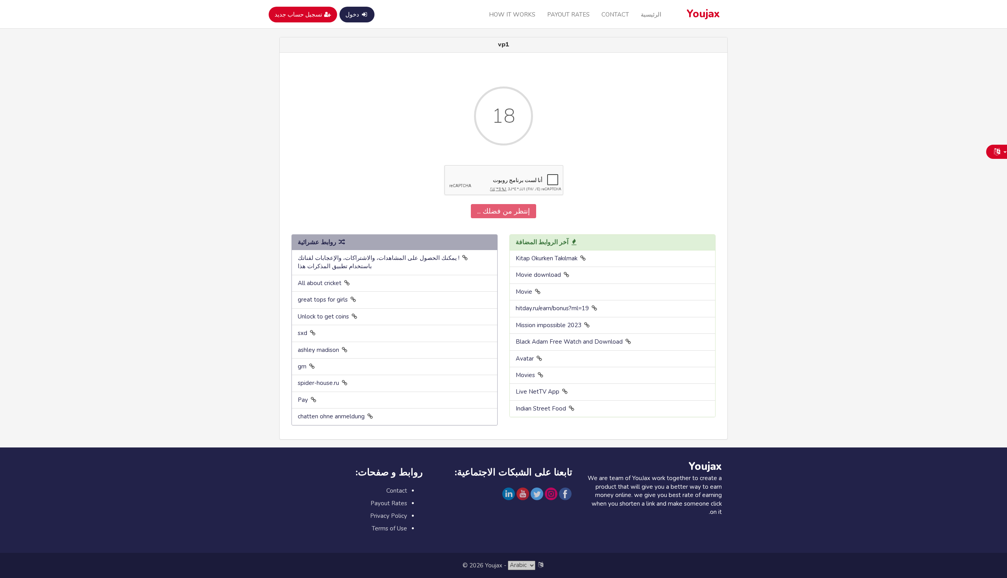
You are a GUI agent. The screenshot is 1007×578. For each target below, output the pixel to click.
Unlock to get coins (323, 316)
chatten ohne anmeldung (331, 416)
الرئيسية (651, 14)
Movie (524, 292)
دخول (353, 14)
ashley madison (318, 350)
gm (302, 366)
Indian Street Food (541, 408)
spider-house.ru (318, 383)
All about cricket (319, 283)
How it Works (512, 14)
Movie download (538, 275)
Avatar (525, 359)
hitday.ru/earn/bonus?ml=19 (552, 308)
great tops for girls (323, 300)
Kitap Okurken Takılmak (546, 258)
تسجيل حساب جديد (299, 14)
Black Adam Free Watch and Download (569, 342)
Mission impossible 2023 (548, 325)
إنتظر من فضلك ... (503, 211)
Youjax (703, 14)
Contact (615, 14)
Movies (525, 375)
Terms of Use (389, 528)
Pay (303, 400)
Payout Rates (568, 14)
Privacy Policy (388, 516)
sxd (302, 333)
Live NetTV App (537, 392)
